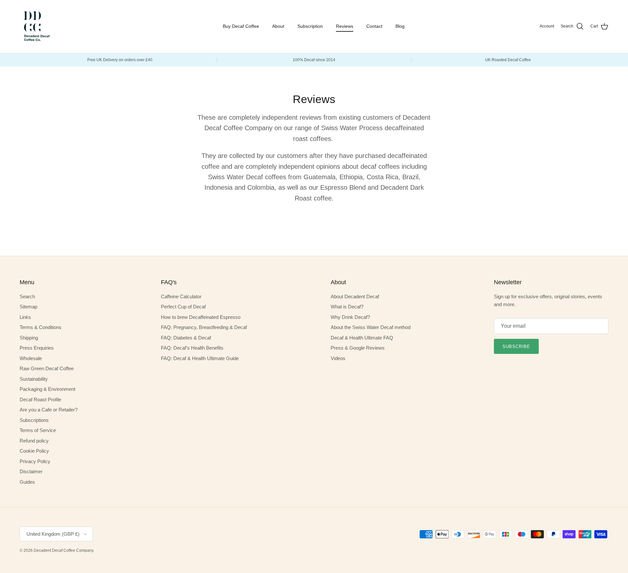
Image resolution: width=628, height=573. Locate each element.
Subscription (310, 26)
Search (27, 296)
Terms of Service (38, 430)
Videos (338, 358)
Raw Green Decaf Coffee (47, 368)
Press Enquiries (37, 348)
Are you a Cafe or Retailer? (49, 409)
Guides (27, 482)
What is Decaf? (347, 306)
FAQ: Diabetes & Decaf (186, 337)
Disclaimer (31, 471)
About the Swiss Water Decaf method (370, 327)
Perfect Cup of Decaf (183, 306)
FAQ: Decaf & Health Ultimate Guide (200, 358)
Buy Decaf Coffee (241, 26)
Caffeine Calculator (181, 296)
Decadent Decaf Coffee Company (63, 550)
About (278, 26)
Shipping (29, 337)
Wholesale (31, 358)
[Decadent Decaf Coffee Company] (36, 26)
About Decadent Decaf (355, 296)
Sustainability (34, 379)
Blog (400, 26)
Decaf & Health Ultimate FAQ (362, 337)
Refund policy (34, 440)
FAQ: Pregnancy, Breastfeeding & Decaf (204, 327)
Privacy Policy (35, 461)
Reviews (344, 26)
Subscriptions (34, 420)
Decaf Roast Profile (40, 399)
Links (25, 317)
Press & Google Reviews (358, 348)
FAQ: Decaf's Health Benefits (192, 348)
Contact (374, 26)
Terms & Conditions (40, 327)
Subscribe (516, 346)
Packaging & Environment (47, 389)
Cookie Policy (34, 451)
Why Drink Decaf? (350, 317)
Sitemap (28, 306)
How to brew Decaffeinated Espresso (200, 317)
